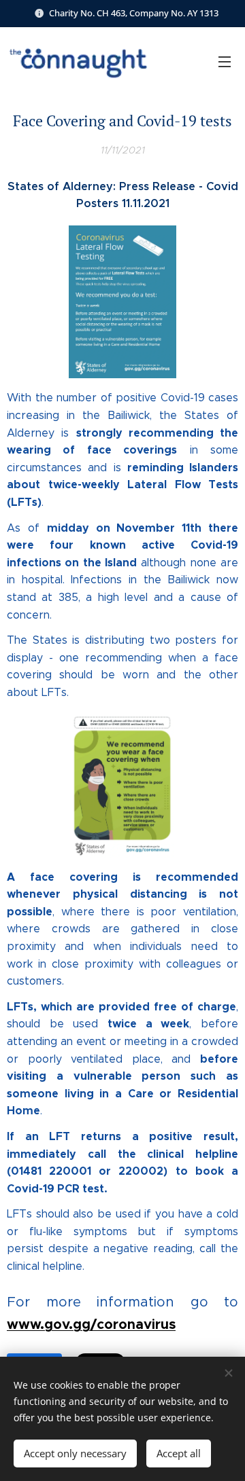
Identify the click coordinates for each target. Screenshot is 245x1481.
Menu (224, 61)
